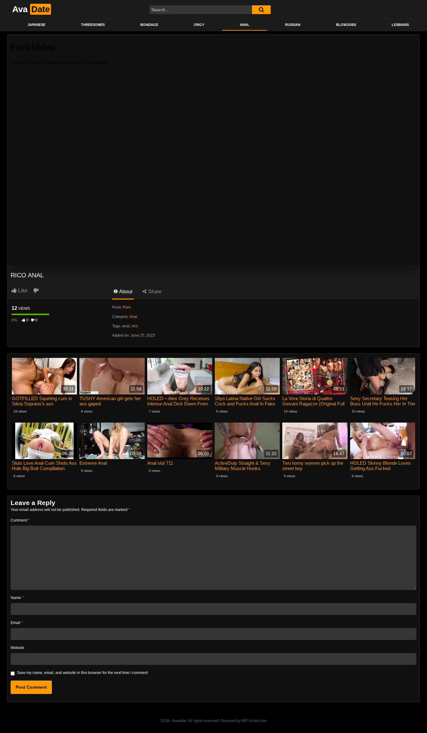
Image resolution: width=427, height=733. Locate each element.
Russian (292, 25)
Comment (20, 520)
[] (261, 9)
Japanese (36, 25)
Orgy (199, 25)
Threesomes (93, 25)
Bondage (149, 25)
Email (17, 623)
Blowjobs (346, 25)
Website (17, 648)
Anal (244, 25)
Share (154, 291)
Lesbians (400, 25)
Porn (127, 307)
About (125, 291)
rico (135, 326)
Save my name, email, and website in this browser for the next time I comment (82, 673)
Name (17, 598)
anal (126, 326)
